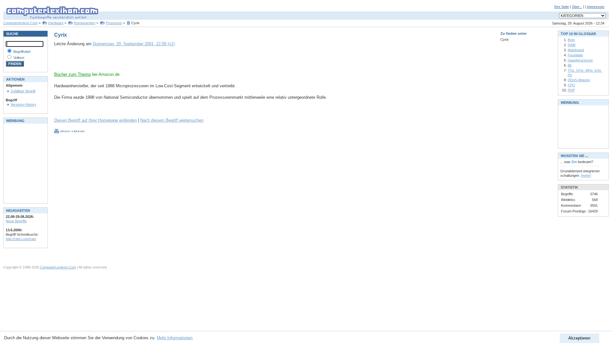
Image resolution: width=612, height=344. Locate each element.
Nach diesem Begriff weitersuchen (171, 120)
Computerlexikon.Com (20, 23)
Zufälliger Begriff (23, 91)
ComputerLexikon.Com (58, 267)
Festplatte (575, 55)
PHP (571, 90)
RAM (571, 45)
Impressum (595, 7)
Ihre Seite (561, 7)
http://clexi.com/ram (21, 239)
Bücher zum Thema (72, 74)
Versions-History (23, 104)
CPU (571, 85)
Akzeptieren (579, 338)
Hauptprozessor (580, 60)
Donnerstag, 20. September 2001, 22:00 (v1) (134, 43)
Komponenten (84, 23)
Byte (571, 40)
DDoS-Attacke (579, 80)
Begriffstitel (21, 52)
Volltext (18, 58)
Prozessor (114, 23)
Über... (577, 7)
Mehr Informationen (175, 337)
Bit (570, 65)
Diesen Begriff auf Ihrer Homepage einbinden (95, 120)
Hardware (55, 23)
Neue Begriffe (16, 221)
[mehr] (586, 175)
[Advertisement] (128, 62)
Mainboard (576, 50)
